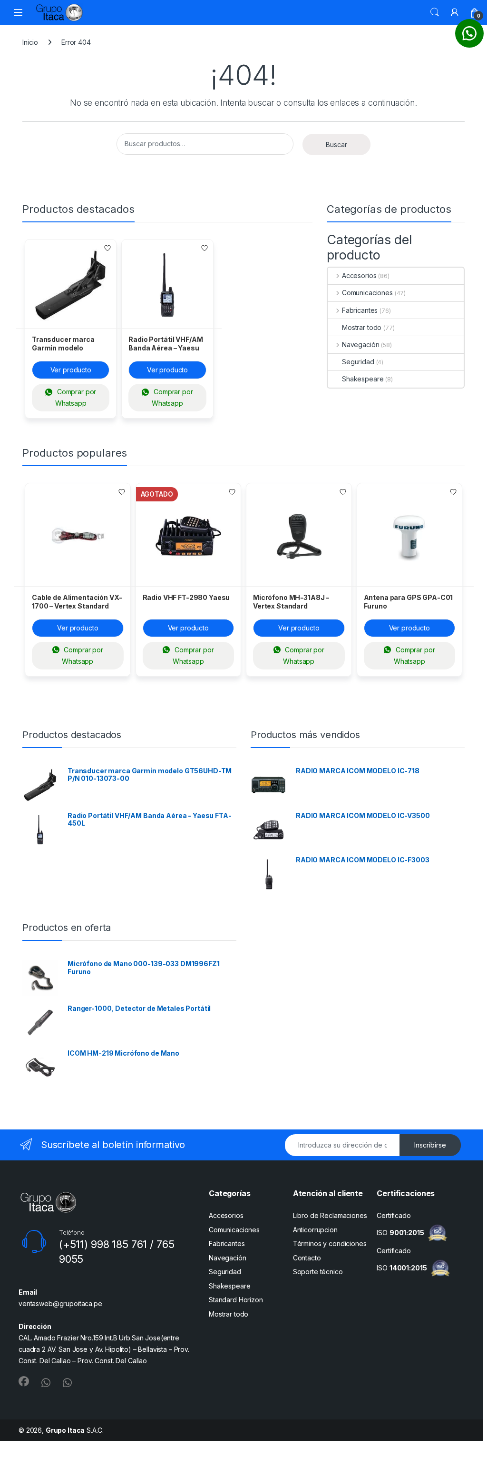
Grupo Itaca (65, 1430)
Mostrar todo (361, 327)
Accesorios (359, 275)
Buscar (434, 12)
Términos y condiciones (330, 1243)
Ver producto (70, 370)
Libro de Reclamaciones (330, 1215)
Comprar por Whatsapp (76, 397)
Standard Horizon (236, 1300)
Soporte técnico (318, 1272)
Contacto (307, 1258)
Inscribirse (430, 1145)
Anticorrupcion (315, 1230)
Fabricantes (360, 310)
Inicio (30, 42)
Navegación (360, 344)
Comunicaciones (367, 293)
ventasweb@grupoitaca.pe (60, 1303)
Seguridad (358, 362)
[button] (469, 33)
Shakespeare (362, 379)
